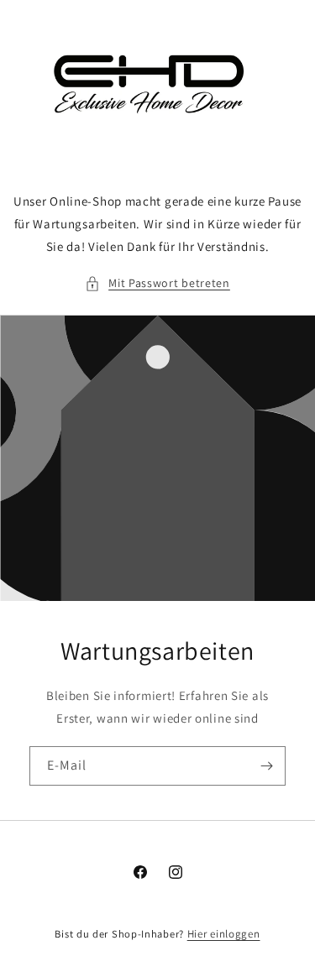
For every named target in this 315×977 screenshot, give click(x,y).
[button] (157, 283)
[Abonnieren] (266, 766)
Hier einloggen (223, 934)
